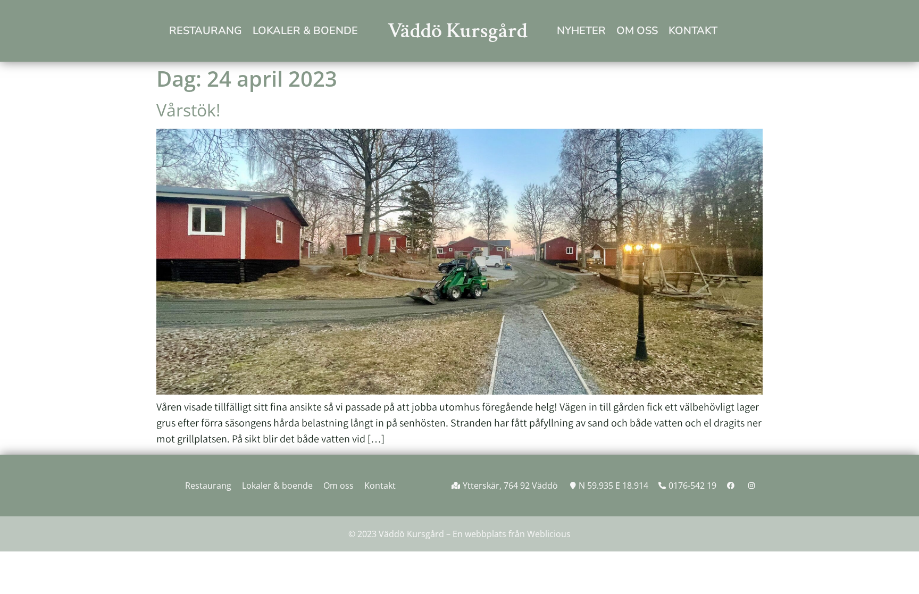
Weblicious (549, 534)
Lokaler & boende (305, 30)
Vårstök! (188, 109)
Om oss (637, 30)
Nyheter (581, 30)
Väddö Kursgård (458, 31)
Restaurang (205, 30)
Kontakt (693, 30)
